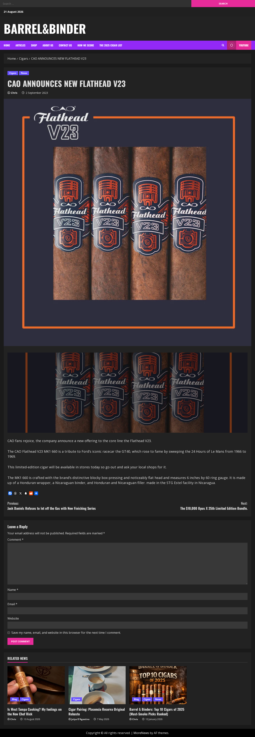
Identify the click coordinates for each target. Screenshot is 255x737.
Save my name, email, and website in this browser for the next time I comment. (66, 633)
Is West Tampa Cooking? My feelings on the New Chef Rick (34, 711)
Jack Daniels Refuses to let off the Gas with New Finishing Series (51, 506)
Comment (15, 540)
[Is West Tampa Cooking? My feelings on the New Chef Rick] (36, 685)
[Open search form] (223, 45)
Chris (14, 93)
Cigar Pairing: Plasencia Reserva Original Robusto (97, 711)
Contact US (65, 45)
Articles (20, 45)
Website (13, 618)
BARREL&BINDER (45, 28)
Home (7, 45)
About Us (48, 45)
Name (12, 590)
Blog (14, 699)
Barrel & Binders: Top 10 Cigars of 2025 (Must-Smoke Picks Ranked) (156, 711)
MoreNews (141, 733)
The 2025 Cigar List (110, 45)
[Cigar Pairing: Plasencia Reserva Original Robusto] (97, 685)
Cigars (12, 73)
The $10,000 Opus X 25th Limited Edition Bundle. (214, 506)
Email (12, 604)
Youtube (243, 45)
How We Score (85, 45)
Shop (34, 45)
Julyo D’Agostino (80, 719)
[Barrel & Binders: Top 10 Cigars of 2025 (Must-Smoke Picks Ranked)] (158, 685)
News (24, 73)
